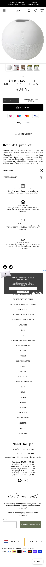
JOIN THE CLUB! (23, 291)
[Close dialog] (45, 271)
